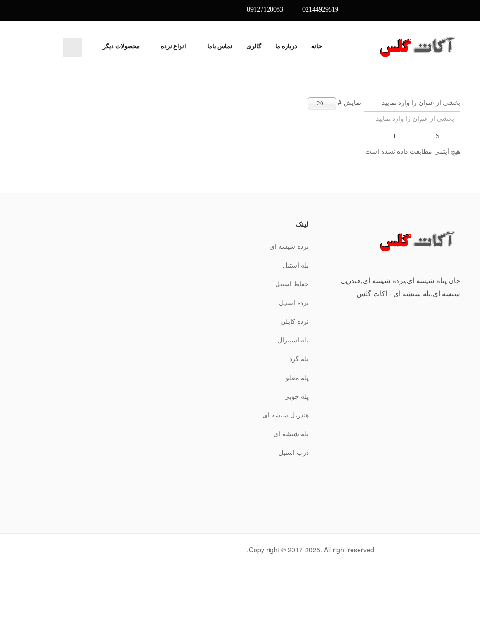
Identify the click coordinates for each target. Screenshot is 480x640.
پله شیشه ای (291, 434)
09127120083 (265, 9)
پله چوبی (296, 396)
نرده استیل (294, 302)
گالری (254, 46)
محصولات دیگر (121, 46)
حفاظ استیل (292, 284)
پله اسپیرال (293, 340)
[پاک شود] (395, 136)
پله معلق (296, 377)
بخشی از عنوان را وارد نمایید (420, 102)
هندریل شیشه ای (285, 415)
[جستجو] (439, 136)
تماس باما (219, 46)
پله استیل (296, 265)
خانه (316, 46)
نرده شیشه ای (289, 246)
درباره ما (286, 46)
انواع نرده (173, 46)
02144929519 (320, 9)
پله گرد (299, 359)
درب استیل (293, 452)
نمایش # (349, 102)
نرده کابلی (294, 321)
